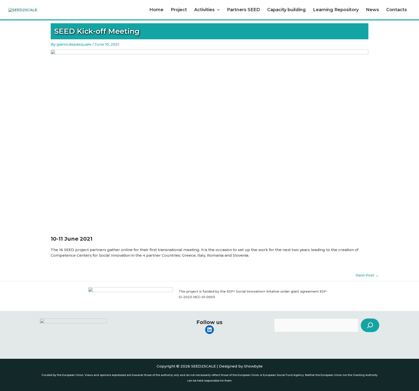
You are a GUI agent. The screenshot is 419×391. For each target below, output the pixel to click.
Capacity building (286, 9)
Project (179, 9)
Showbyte (253, 366)
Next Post (367, 275)
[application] (217, 10)
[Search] (370, 325)
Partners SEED (243, 9)
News (372, 9)
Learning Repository (336, 9)
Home (156, 9)
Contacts (396, 9)
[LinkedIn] (209, 329)
